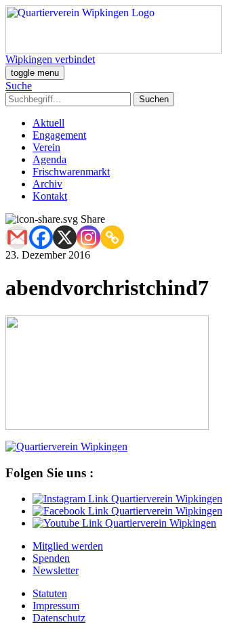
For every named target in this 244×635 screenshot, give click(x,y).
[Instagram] (88, 237)
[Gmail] (17, 237)
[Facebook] (41, 237)
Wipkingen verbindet (50, 59)
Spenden (51, 558)
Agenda (49, 159)
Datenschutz (59, 617)
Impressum (56, 605)
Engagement (59, 135)
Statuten (50, 593)
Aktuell (48, 123)
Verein (46, 147)
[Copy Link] (112, 237)
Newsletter (56, 570)
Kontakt (50, 196)
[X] (65, 237)
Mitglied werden (68, 546)
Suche (18, 85)
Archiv (47, 184)
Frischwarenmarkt (71, 171)
